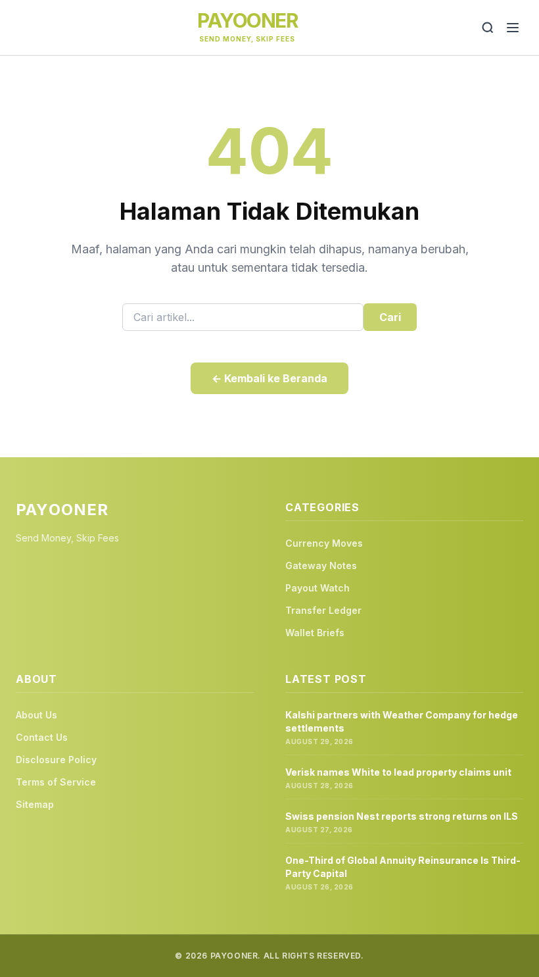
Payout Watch (317, 587)
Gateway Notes (321, 565)
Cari (390, 317)
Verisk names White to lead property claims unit (398, 772)
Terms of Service (56, 782)
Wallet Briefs (314, 632)
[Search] (488, 27)
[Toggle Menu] (512, 27)
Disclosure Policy (56, 759)
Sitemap (35, 804)
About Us (36, 714)
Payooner (247, 20)
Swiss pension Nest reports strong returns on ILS (401, 816)
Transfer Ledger (323, 610)
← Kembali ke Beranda (269, 378)
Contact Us (42, 737)
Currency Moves (324, 543)
